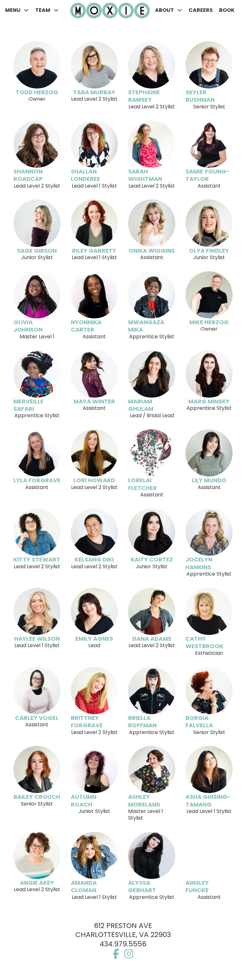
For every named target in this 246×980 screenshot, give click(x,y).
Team (42, 10)
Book (226, 10)
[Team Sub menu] (56, 10)
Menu (12, 10)
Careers (201, 10)
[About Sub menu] (179, 10)
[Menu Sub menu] (26, 10)
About (164, 10)
